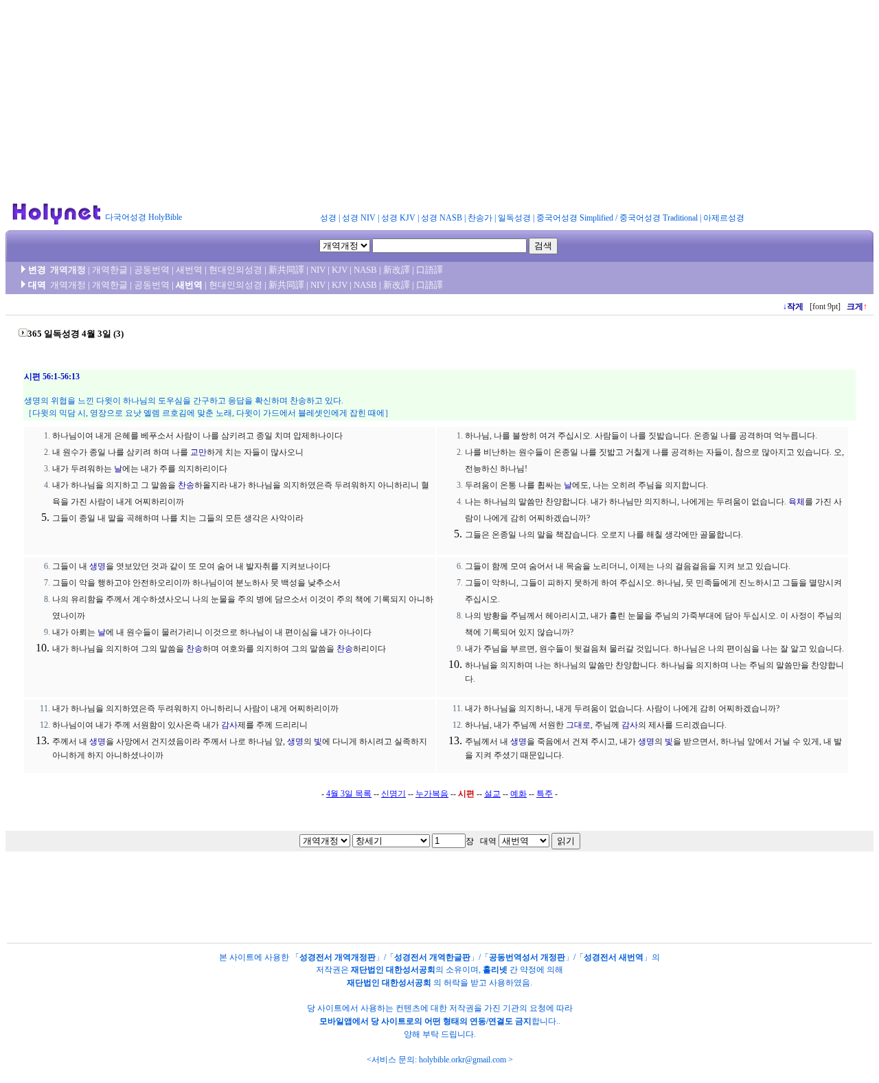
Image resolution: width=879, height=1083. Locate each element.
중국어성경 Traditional (658, 218)
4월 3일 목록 (349, 794)
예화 (518, 794)
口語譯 (429, 270)
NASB (365, 270)
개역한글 (110, 270)
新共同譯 (286, 270)
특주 (544, 794)
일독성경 (514, 218)
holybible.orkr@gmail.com (462, 1059)
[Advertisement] (439, 101)
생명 (97, 566)
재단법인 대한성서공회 (393, 969)
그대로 (578, 725)
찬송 (186, 485)
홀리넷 (495, 969)
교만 (198, 452)
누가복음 (431, 794)
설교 (492, 794)
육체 (796, 501)
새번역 (189, 270)
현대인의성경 (235, 270)
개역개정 (68, 270)
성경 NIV (359, 218)
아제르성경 (723, 218)
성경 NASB (441, 218)
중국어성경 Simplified (574, 218)
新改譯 (396, 270)
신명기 (393, 794)
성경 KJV (398, 218)
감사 (229, 725)
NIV (318, 270)
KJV (339, 270)
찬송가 (480, 218)
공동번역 (152, 270)
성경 (328, 218)
